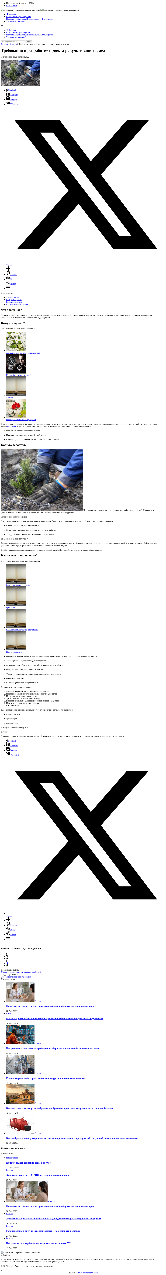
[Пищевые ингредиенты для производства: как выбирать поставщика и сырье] (20, 1001)
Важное (9, 1170)
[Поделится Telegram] (7, 963)
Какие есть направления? (17, 304)
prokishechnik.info (90, 1273)
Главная (12, 14)
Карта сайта (11, 5)
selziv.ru (79, 1273)
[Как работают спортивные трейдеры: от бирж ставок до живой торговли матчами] (20, 1043)
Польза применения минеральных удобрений (21, 972)
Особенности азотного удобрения (16, 977)
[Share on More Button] (8, 270)
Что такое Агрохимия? (16, 21)
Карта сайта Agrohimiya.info (18, 17)
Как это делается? (14, 302)
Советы (13, 44)
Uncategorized (12, 1158)
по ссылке (11, 426)
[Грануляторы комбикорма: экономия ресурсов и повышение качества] (20, 1073)
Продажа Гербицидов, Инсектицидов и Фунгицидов (29, 19)
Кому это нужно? (14, 300)
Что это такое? (12, 297)
